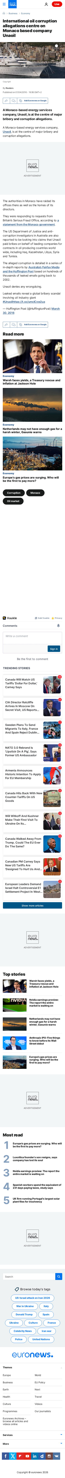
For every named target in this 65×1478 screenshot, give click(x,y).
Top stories (14, 974)
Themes (7, 1367)
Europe (7, 1375)
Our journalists (43, 1411)
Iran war (46, 1330)
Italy (46, 1306)
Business (13, 13)
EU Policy (40, 1382)
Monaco (35, 492)
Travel (38, 1396)
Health (6, 1396)
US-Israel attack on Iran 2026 (32, 1297)
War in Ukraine (25, 1306)
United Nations (41, 1339)
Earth (6, 1389)
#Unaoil (8, 301)
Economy (25, 13)
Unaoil (7, 131)
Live (57, 4)
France (52, 1322)
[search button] (58, 1276)
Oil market (13, 501)
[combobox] (32, 1276)
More (6, 1443)
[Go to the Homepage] (12, 4)
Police (18, 1339)
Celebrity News (23, 1330)
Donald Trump (24, 1314)
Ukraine (14, 1322)
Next (37, 1389)
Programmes (10, 1411)
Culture (33, 1322)
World (38, 1375)
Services (8, 1434)
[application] (32, 60)
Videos (38, 1403)
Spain (46, 1314)
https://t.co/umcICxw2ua (29, 301)
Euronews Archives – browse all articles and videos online (15, 1421)
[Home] (4, 13)
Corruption (13, 492)
